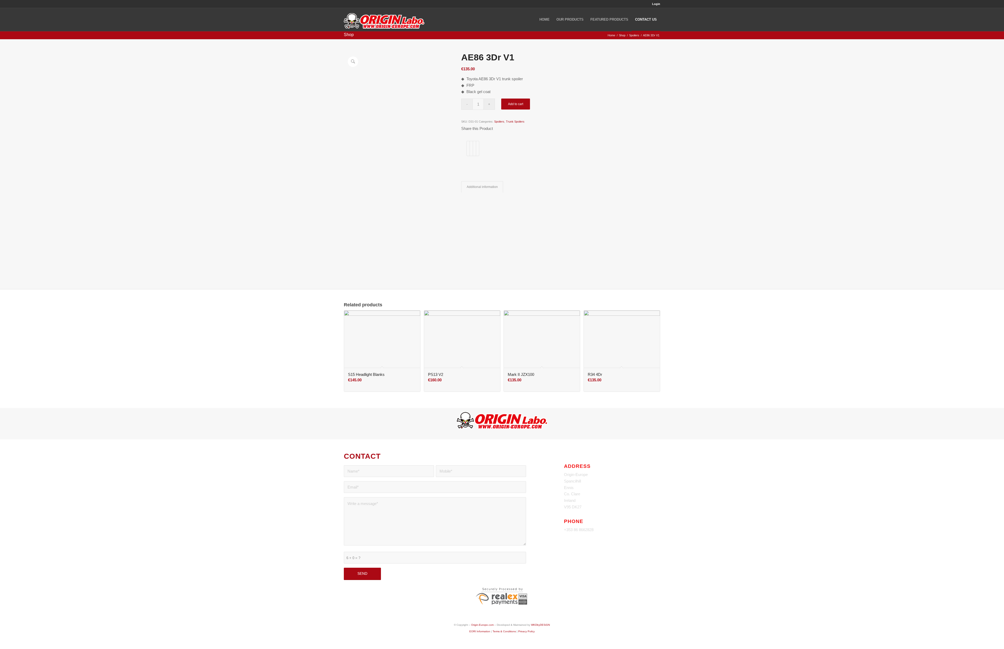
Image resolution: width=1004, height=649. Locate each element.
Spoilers (499, 121)
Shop (349, 34)
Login (656, 3)
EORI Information (479, 631)
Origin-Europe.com (482, 624)
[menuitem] (654, 4)
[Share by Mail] (477, 148)
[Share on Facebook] (468, 148)
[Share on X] (471, 148)
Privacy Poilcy (526, 631)
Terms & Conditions (504, 631)
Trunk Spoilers (515, 121)
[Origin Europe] (384, 19)
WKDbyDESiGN (540, 624)
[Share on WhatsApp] (474, 148)
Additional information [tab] (482, 187)
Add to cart (515, 104)
